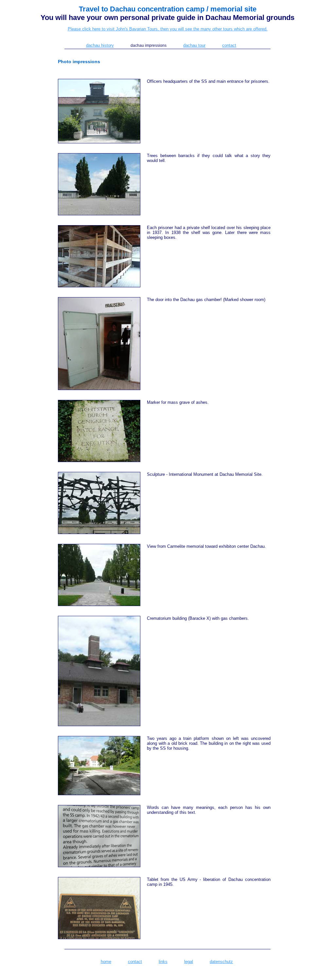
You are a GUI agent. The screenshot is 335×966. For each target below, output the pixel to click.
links (163, 961)
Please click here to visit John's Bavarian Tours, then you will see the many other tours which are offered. (168, 29)
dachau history (100, 45)
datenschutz (221, 961)
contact (229, 45)
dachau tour (194, 45)
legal (188, 961)
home (106, 961)
